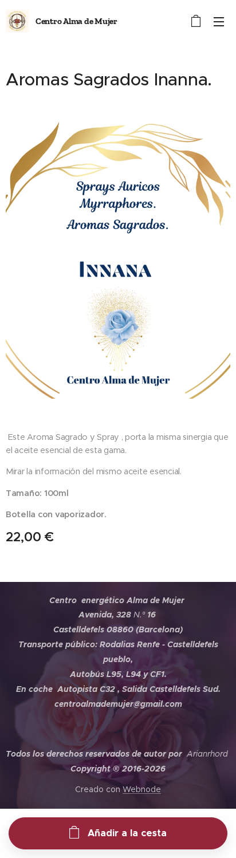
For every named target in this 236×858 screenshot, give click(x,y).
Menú (218, 21)
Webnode (142, 789)
